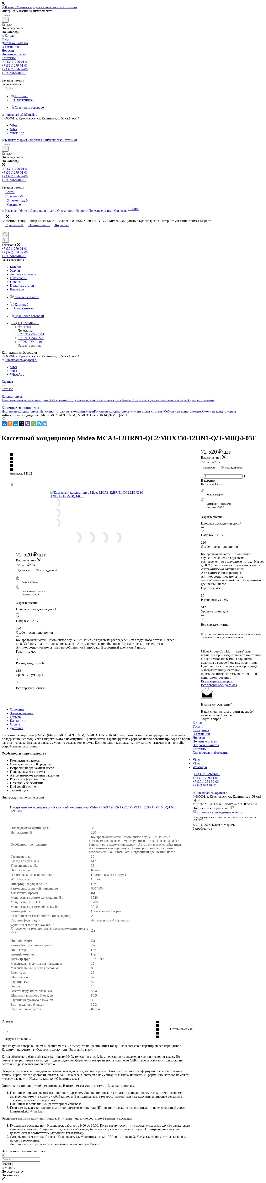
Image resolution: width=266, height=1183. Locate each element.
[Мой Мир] (15, 423)
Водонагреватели (82, 400)
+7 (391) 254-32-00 (15, 69)
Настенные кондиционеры (20, 411)
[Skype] (39, 423)
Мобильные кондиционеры (182, 411)
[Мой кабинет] (3, 229)
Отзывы (15, 717)
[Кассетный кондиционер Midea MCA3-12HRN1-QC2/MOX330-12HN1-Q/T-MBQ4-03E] (97, 494)
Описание (17, 709)
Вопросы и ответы (206, 745)
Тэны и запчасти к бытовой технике (121, 400)
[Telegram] (44, 423)
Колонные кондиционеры (112, 411)
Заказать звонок (29, 345)
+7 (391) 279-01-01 (16, 61)
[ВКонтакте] (4, 423)
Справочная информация (210, 752)
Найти (7, 1163)
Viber (13, 125)
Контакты (200, 749)
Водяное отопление (200, 400)
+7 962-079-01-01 (14, 73)
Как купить (18, 720)
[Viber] (27, 423)
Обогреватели (60, 400)
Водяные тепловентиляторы (167, 400)
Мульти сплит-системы (147, 411)
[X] (21, 423)
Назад (26, 327)
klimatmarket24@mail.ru (21, 114)
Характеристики (21, 713)
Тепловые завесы (14, 400)
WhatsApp (17, 133)
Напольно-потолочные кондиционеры (66, 411)
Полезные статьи (205, 741)
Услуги (198, 726)
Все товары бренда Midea (219, 685)
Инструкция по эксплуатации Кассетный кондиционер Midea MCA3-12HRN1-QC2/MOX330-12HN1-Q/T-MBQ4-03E (93, 807)
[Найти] (5, 20)
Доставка (16, 728)
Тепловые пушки (38, 400)
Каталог (198, 722)
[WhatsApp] (33, 423)
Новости (199, 737)
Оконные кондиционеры (219, 411)
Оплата (15, 724)
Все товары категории (217, 681)
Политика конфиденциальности (220, 812)
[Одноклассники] (9, 423)
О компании (201, 734)
